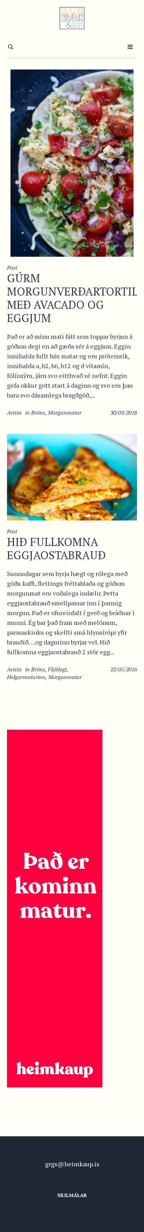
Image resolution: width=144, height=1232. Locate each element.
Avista (14, 412)
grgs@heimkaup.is (72, 1164)
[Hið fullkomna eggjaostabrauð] (72, 476)
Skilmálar (72, 1195)
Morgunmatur (64, 412)
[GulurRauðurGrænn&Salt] (72, 18)
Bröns (38, 412)
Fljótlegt (57, 669)
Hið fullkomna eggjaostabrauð (56, 548)
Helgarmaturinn (26, 677)
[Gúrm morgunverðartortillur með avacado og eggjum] (72, 162)
